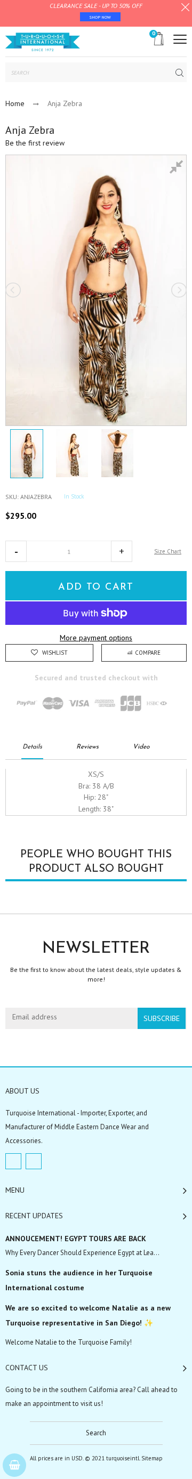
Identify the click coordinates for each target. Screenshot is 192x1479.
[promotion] (185, 8)
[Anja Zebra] (26, 453)
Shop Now (100, 17)
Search (96, 1432)
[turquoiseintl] (42, 41)
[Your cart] (14, 1465)
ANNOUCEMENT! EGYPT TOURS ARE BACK (75, 1238)
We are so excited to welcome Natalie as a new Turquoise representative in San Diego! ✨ (88, 1315)
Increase (121, 551)
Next (178, 290)
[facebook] (13, 1161)
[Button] (180, 39)
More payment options (96, 637)
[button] (16, 551)
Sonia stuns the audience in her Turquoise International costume (79, 1280)
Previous (13, 290)
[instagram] (34, 1161)
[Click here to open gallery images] (178, 168)
